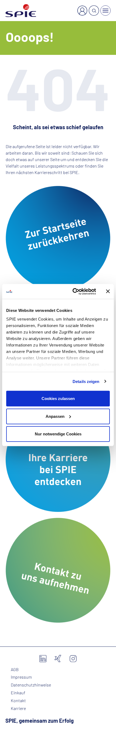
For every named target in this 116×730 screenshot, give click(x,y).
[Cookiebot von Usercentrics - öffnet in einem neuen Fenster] (73, 291)
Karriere (18, 708)
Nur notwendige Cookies (58, 434)
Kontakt (18, 700)
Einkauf (18, 693)
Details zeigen (86, 381)
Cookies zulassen (58, 398)
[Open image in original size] (58, 237)
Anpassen (55, 416)
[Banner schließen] (108, 291)
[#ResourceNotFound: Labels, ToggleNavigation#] (105, 10)
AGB (15, 669)
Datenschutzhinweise (31, 685)
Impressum (21, 677)
